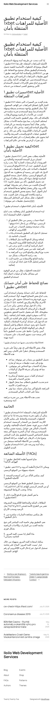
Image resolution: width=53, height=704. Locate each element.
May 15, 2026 (47, 624)
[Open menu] (47, 4)
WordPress (45, 699)
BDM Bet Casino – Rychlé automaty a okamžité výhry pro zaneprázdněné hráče (20, 624)
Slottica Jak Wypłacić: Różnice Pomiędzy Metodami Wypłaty (15, 577)
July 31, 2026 (44, 606)
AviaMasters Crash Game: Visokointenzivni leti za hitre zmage (22, 635)
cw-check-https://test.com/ (18, 606)
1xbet (25, 34)
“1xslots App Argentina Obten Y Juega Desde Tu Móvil (39, 577)
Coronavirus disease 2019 (17, 614)
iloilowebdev (16, 34)
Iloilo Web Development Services (21, 4)
